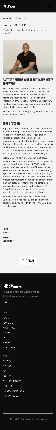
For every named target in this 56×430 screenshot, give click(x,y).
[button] (49, 6)
